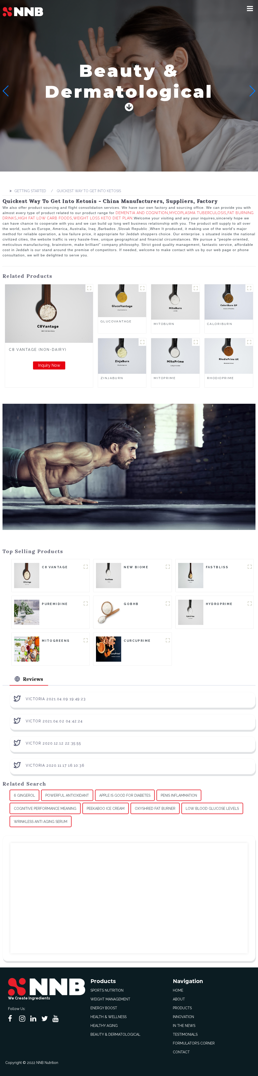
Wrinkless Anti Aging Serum (40, 822)
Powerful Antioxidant (67, 795)
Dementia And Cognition (142, 213)
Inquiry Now (49, 365)
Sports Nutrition (106, 990)
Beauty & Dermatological (115, 1034)
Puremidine (55, 604)
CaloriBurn (219, 324)
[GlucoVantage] (122, 300)
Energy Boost (103, 1008)
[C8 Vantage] (26, 575)
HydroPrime (219, 604)
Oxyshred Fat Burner (155, 808)
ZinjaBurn (112, 378)
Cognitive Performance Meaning (45, 808)
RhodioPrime (220, 378)
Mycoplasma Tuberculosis (197, 213)
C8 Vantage (55, 567)
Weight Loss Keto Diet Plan (103, 218)
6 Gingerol (24, 795)
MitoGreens (56, 641)
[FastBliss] (190, 575)
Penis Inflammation (179, 795)
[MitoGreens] (26, 649)
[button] (250, 8)
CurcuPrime (137, 641)
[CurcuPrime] (108, 649)
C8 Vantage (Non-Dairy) (38, 350)
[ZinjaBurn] (122, 356)
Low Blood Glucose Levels (212, 808)
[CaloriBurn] (229, 302)
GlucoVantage (116, 321)
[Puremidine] (26, 612)
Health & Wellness (108, 1017)
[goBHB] (108, 612)
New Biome (136, 567)
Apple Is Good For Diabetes (124, 795)
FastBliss (217, 567)
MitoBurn (164, 324)
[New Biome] (108, 575)
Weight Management (110, 999)
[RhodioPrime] (229, 356)
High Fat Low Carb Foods (45, 218)
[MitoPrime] (175, 356)
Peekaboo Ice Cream (105, 808)
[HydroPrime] (190, 612)
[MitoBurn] (175, 302)
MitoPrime (165, 378)
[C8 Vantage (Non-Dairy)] (49, 313)
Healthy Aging (104, 1026)
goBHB (131, 604)
